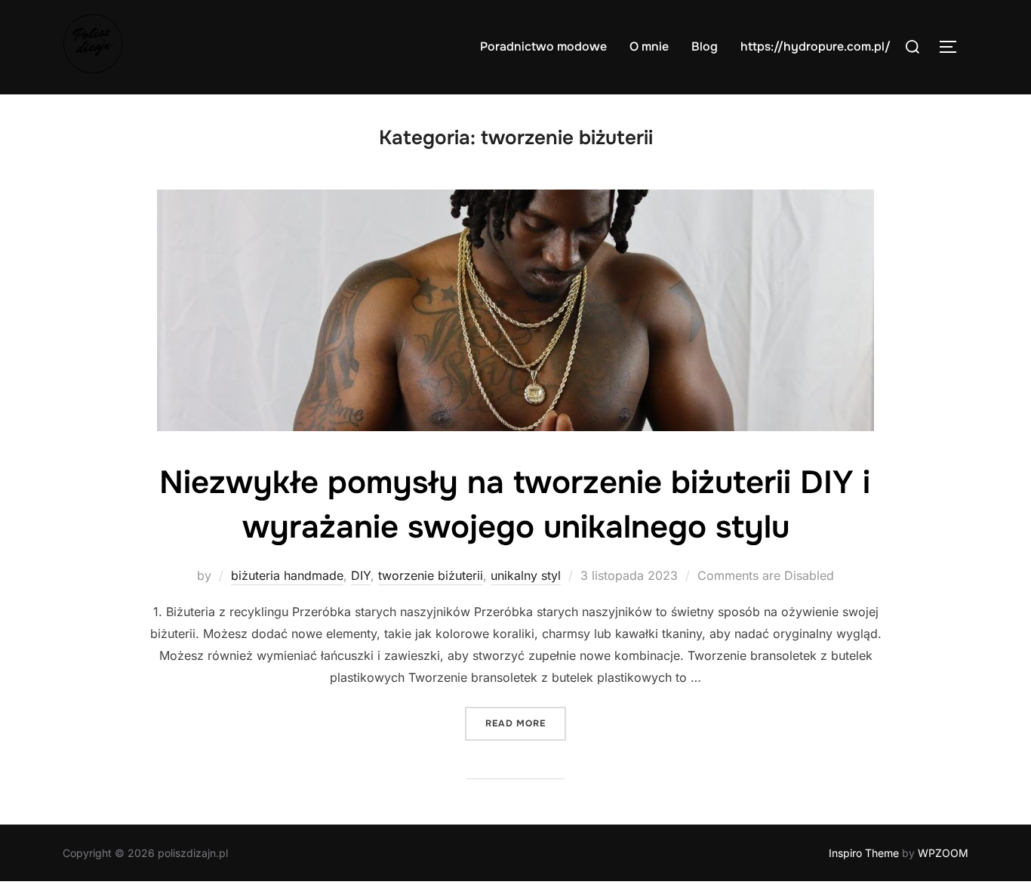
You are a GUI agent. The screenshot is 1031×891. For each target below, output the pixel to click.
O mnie (649, 46)
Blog (704, 46)
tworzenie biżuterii (430, 575)
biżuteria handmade (287, 575)
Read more (525, 723)
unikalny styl (526, 575)
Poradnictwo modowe (543, 46)
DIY (361, 575)
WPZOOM (943, 852)
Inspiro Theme (864, 852)
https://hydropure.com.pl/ (815, 46)
